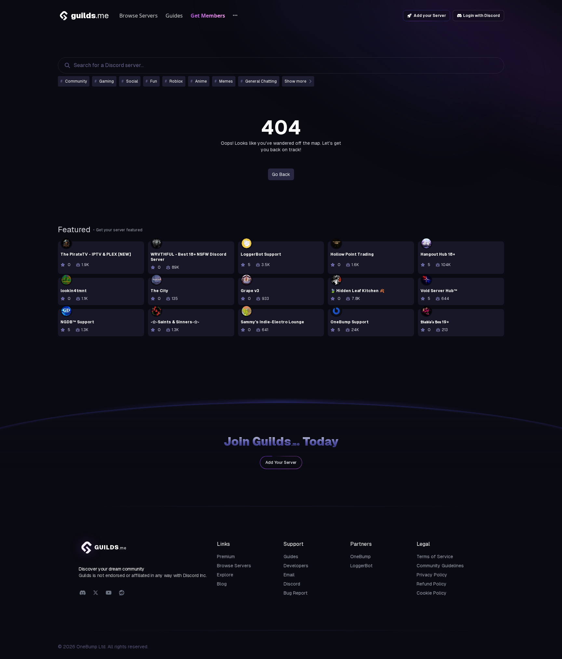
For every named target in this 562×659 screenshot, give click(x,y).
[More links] (235, 16)
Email (289, 574)
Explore (225, 574)
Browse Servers (138, 15)
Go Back (281, 174)
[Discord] (83, 593)
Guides (174, 15)
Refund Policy (432, 583)
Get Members (208, 15)
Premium (226, 556)
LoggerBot (361, 565)
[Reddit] (122, 593)
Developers (296, 565)
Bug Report (296, 593)
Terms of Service (435, 556)
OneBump (360, 556)
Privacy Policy (432, 574)
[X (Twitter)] (96, 593)
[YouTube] (109, 593)
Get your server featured (119, 230)
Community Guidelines (440, 565)
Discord (292, 583)
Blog (222, 583)
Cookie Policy (432, 593)
